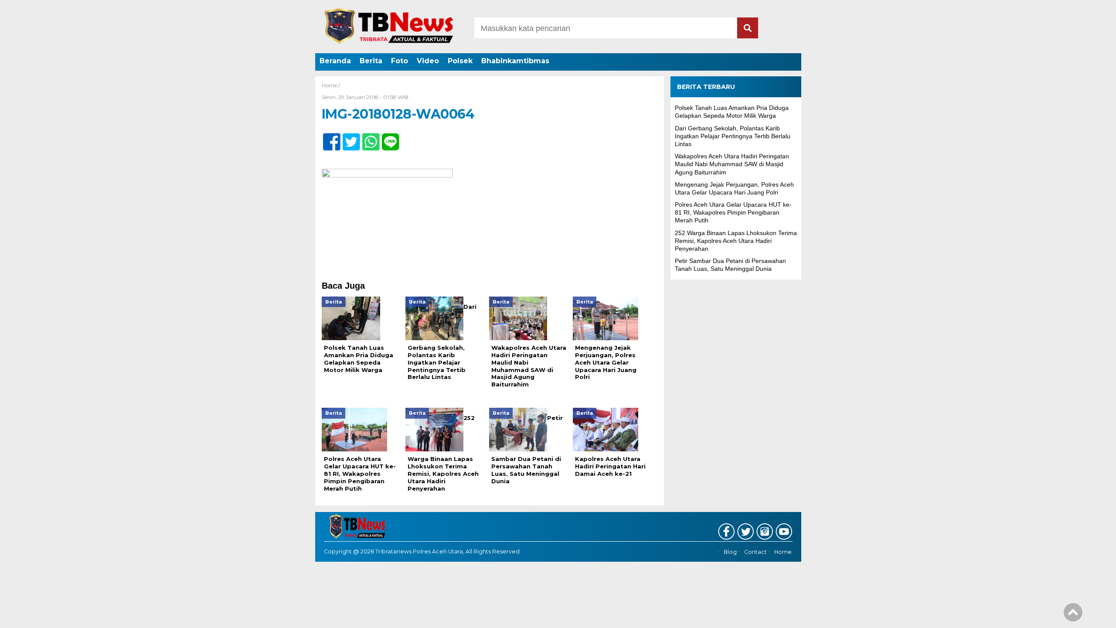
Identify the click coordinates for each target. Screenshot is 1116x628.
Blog (730, 552)
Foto (399, 61)
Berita (371, 61)
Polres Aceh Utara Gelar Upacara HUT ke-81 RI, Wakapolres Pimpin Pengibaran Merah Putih (733, 212)
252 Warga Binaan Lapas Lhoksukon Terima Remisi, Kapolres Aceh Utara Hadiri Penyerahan (736, 240)
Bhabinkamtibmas (515, 61)
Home (783, 552)
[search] (747, 27)
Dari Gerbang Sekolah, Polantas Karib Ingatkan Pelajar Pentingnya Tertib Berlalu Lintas (732, 136)
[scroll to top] (1073, 615)
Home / (331, 85)
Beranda (335, 61)
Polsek (460, 61)
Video (428, 61)
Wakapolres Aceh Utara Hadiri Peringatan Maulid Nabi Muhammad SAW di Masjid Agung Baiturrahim (732, 164)
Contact (755, 552)
